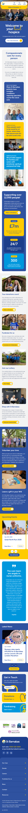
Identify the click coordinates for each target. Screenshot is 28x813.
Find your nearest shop (10, 422)
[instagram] (7, 752)
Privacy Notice (12, 804)
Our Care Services (12, 40)
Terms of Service (5, 804)
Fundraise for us (7, 779)
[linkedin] (11, 752)
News (3, 784)
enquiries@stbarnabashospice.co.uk (14, 749)
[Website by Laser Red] (14, 809)
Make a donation (8, 309)
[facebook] (3, 752)
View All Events (14, 555)
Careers (4, 773)
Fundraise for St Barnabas (10, 345)
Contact (4, 789)
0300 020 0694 (11, 747)
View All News (14, 669)
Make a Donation (11, 212)
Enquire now (7, 509)
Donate (4, 768)
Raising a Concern (10, 806)
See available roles (8, 466)
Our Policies (16, 806)
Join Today (6, 383)
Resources (5, 795)
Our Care (5, 763)
